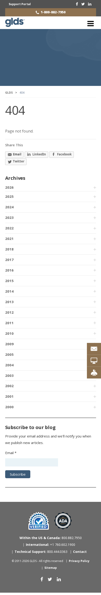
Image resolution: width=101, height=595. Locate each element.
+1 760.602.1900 (50, 544)
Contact (80, 551)
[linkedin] (89, 4)
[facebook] (77, 4)
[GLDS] (15, 24)
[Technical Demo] (94, 361)
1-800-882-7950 (53, 12)
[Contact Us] (94, 349)
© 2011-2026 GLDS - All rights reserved (37, 561)
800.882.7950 (50, 538)
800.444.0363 (41, 551)
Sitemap (50, 568)
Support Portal (20, 4)
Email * (10, 452)
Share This (14, 145)
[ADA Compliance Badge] (63, 520)
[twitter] (83, 4)
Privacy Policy (79, 561)
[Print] (94, 372)
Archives (15, 178)
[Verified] (38, 521)
